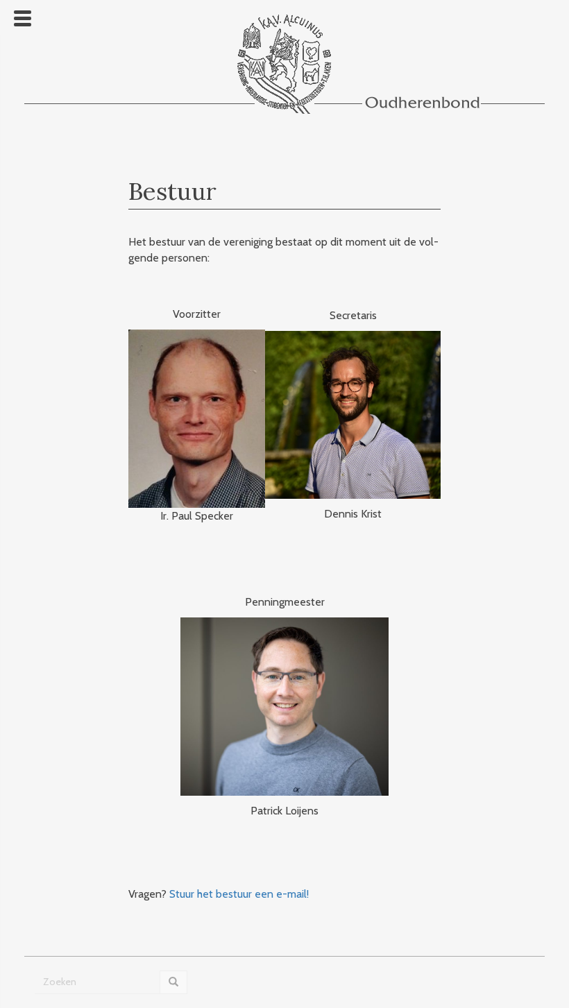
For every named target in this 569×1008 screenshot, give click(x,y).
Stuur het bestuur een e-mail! (239, 893)
